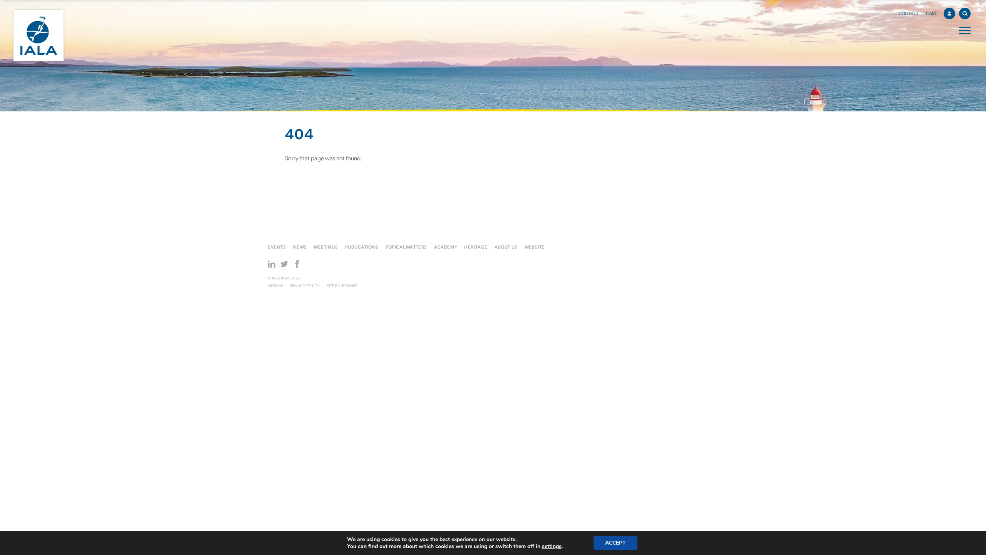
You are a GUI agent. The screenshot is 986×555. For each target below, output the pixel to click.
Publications (362, 247)
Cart (931, 14)
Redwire (349, 286)
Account (949, 13)
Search (965, 13)
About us (506, 247)
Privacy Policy (305, 286)
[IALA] (38, 35)
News (300, 247)
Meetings (326, 247)
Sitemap (275, 286)
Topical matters (406, 247)
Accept (615, 543)
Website (535, 247)
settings (552, 546)
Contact (909, 14)
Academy (445, 247)
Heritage (476, 247)
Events (277, 247)
